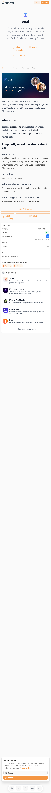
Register (45, 2)
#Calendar (14, 256)
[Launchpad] (11, 788)
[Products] (25, 788)
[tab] (6, 68)
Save (34, 47)
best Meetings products (29, 133)
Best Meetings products (27, 329)
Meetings (37, 130)
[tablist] (25, 67)
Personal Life (43, 229)
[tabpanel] (25, 138)
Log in (37, 2)
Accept (10, 778)
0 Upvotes (20, 55)
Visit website (19, 48)
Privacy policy (25, 768)
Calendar (6, 133)
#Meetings (5, 256)
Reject (10, 773)
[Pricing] (32, 788)
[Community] (18, 788)
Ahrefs (47, 239)
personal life (15, 127)
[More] (39, 788)
